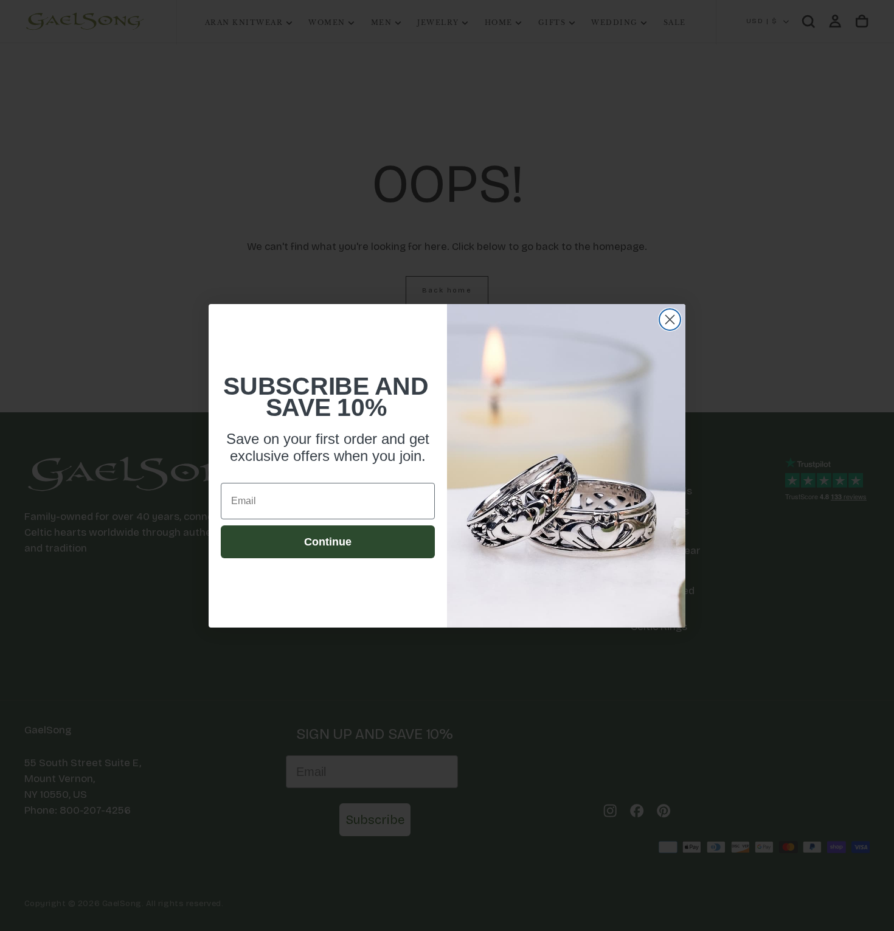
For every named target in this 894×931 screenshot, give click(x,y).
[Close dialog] (670, 319)
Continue (328, 542)
